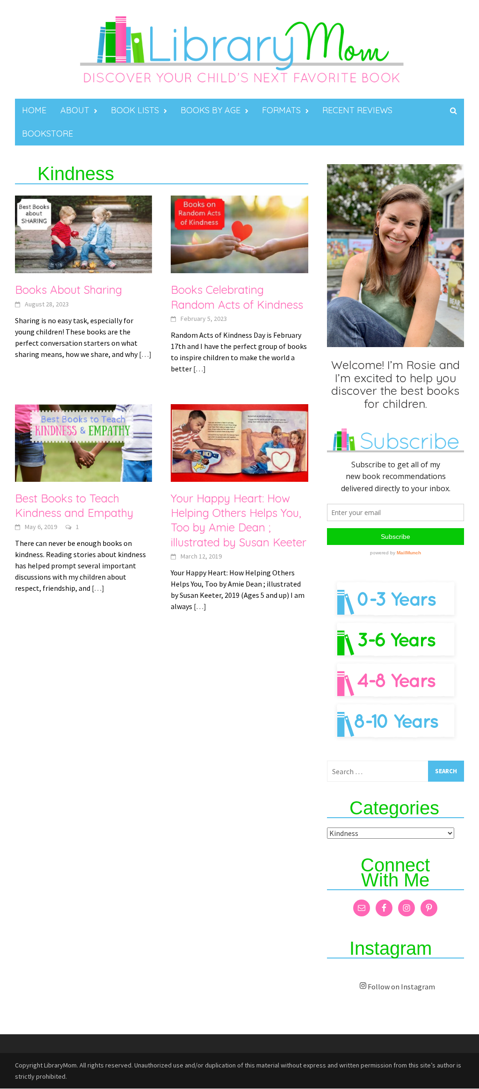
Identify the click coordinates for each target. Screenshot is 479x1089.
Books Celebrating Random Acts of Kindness (237, 297)
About (74, 110)
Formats (281, 110)
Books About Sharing (68, 290)
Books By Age (210, 110)
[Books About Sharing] (83, 233)
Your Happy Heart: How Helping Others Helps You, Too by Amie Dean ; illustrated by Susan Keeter (238, 520)
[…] (145, 354)
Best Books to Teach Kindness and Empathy (74, 505)
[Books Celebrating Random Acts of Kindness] (239, 233)
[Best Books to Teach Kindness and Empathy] (83, 442)
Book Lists (135, 110)
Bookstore (47, 133)
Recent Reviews (357, 110)
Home (34, 110)
